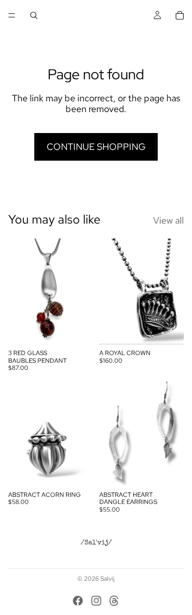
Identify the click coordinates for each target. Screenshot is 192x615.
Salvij (107, 579)
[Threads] (114, 601)
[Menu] (12, 15)
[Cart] (179, 15)
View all (168, 220)
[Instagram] (96, 601)
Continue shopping (96, 146)
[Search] (34, 15)
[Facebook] (78, 601)
